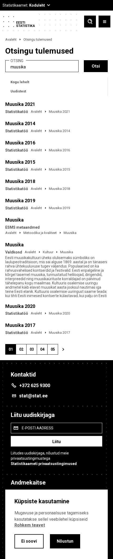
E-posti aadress (37, 428)
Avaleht (11, 39)
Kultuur (48, 252)
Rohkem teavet (29, 525)
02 (22, 351)
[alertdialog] (56, 524)
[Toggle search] (90, 22)
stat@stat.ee (33, 395)
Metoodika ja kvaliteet (40, 233)
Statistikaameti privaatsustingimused (44, 464)
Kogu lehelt (20, 82)
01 (12, 351)
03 (33, 351)
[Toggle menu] (104, 22)
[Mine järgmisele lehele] (63, 349)
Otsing (17, 61)
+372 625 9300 (34, 385)
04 (43, 351)
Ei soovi (29, 541)
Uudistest (18, 91)
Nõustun (65, 541)
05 (54, 351)
